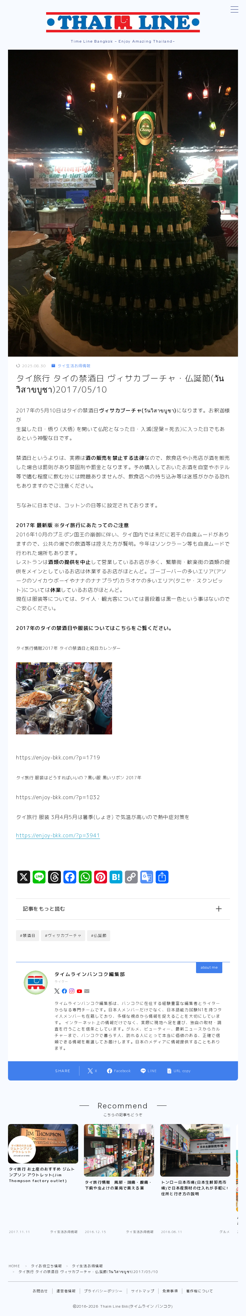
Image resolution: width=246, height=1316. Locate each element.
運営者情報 (66, 1291)
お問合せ (40, 1291)
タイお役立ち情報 (46, 1266)
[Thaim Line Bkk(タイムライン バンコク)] (123, 22)
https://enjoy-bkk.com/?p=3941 (58, 835)
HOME (14, 1266)
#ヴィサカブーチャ (63, 935)
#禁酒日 (28, 935)
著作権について (199, 1291)
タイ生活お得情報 (74, 366)
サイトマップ (142, 1291)
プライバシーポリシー (103, 1291)
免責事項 (170, 1291)
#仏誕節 (99, 935)
